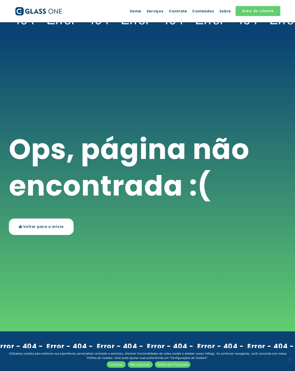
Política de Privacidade (172, 364)
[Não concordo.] (289, 359)
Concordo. (116, 364)
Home (135, 11)
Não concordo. (140, 364)
